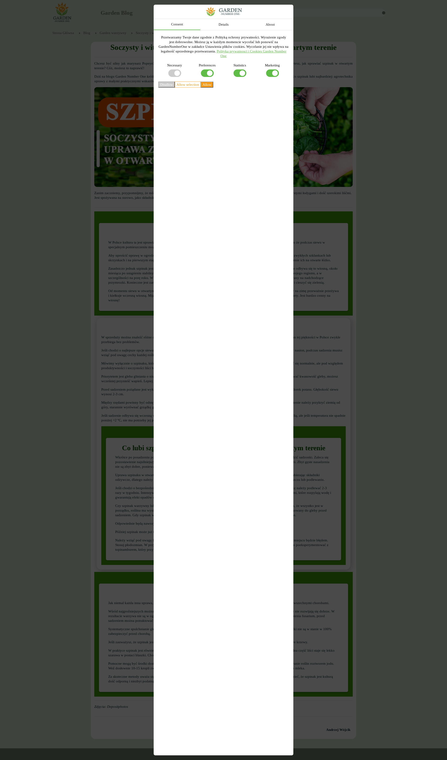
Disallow (166, 84)
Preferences (207, 65)
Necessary (174, 65)
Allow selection (187, 84)
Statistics (240, 65)
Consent (177, 24)
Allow (207, 84)
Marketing (272, 65)
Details (224, 24)
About (270, 24)
